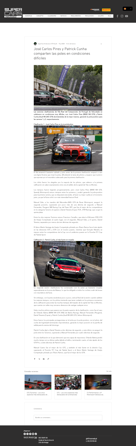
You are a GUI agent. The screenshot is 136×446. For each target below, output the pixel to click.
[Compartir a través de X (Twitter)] (39, 359)
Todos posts (28, 31)
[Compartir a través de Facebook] (35, 359)
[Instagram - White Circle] (27, 434)
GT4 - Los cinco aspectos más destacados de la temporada (67, 394)
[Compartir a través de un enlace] (48, 359)
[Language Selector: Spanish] (128, 9)
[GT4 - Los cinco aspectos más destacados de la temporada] (68, 382)
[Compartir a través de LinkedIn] (44, 359)
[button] (109, 31)
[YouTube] (126, 16)
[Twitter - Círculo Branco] (25, 434)
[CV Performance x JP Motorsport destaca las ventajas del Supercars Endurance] (98, 382)
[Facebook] (117, 16)
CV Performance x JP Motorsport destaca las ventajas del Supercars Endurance (95, 394)
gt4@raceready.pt (91, 439)
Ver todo (108, 371)
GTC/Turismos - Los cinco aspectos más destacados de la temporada (38, 394)
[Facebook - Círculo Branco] (30, 434)
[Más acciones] (101, 44)
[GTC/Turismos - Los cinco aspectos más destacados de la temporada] (38, 382)
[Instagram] (122, 16)
